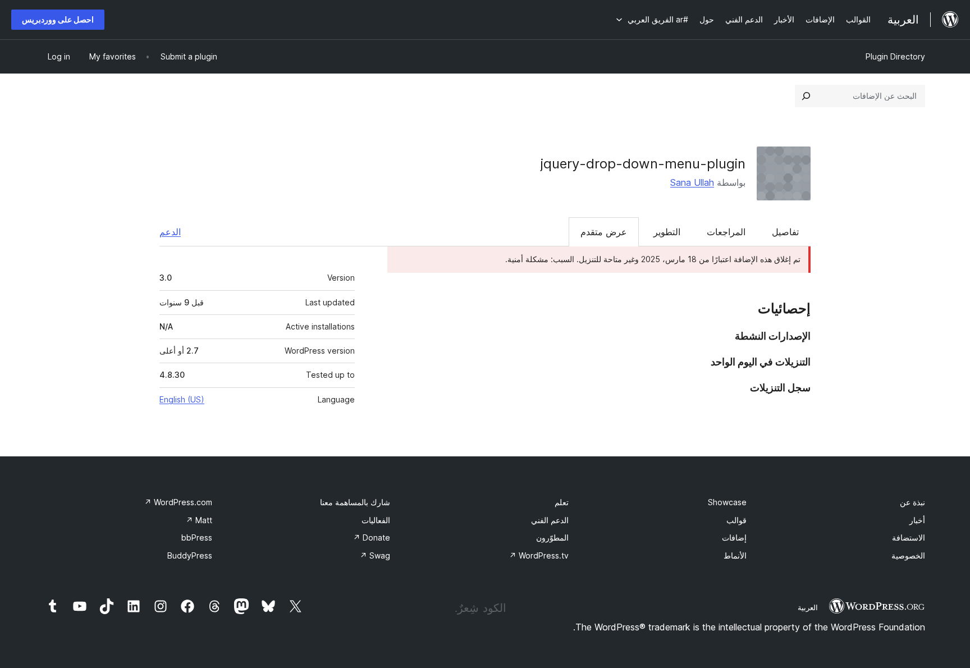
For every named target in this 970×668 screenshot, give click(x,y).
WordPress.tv (539, 555)
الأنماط (735, 555)
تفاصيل (785, 231)
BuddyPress (189, 555)
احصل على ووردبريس (58, 19)
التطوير (666, 231)
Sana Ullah (692, 182)
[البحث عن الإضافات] (806, 96)
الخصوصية (908, 555)
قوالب (736, 520)
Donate (371, 537)
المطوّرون (552, 537)
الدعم (170, 231)
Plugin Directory (895, 56)
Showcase (727, 502)
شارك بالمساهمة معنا (355, 502)
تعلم (562, 502)
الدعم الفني (550, 520)
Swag (375, 555)
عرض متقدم (603, 231)
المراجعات (726, 231)
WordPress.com (178, 502)
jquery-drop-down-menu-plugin (643, 163)
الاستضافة (908, 537)
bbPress (196, 537)
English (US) (181, 399)
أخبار (917, 520)
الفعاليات (376, 520)
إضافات (734, 537)
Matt (199, 520)
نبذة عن (912, 502)
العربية (808, 607)
